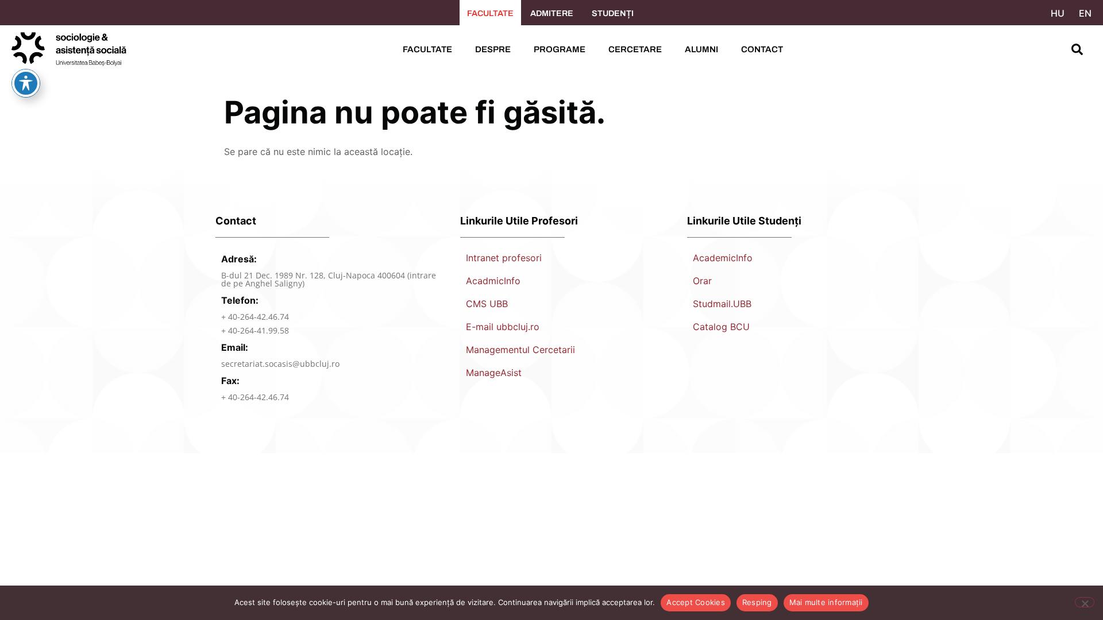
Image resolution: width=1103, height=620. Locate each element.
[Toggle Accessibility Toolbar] (26, 83)
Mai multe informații (826, 602)
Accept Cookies (695, 602)
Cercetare (635, 49)
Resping (757, 602)
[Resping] (1084, 602)
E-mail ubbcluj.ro (502, 326)
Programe (559, 49)
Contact (762, 49)
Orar (702, 280)
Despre (493, 49)
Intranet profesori (504, 258)
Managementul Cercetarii (520, 349)
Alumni (701, 49)
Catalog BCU (721, 326)
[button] (1077, 49)
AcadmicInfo (493, 280)
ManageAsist (494, 372)
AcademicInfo (723, 258)
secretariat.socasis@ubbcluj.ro (280, 363)
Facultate (427, 49)
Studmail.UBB (722, 303)
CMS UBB (487, 303)
